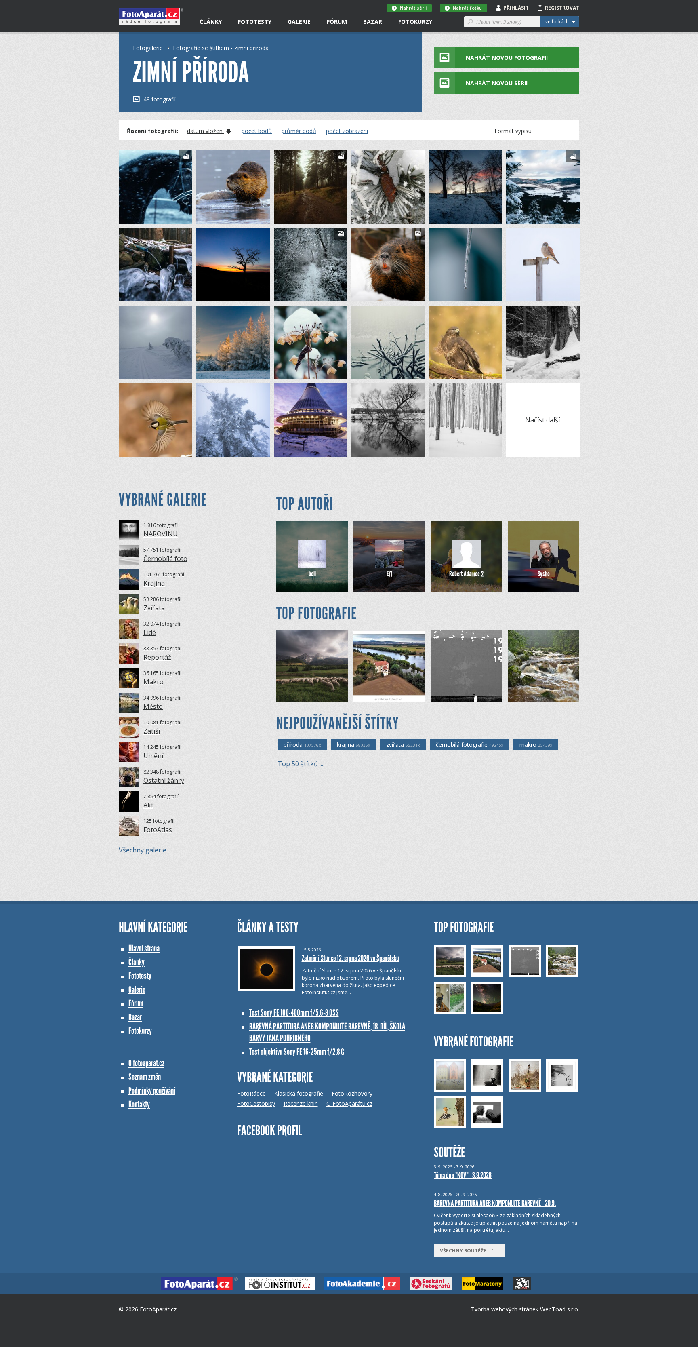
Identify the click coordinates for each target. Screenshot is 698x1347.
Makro (153, 681)
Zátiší (151, 731)
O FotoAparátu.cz (349, 1103)
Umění (153, 755)
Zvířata (154, 607)
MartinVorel (379, 450)
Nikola (296, 450)
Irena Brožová (384, 695)
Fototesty (254, 21)
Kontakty (139, 1104)
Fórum (337, 21)
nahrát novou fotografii (507, 57)
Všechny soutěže (465, 1250)
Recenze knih (301, 1103)
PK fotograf (378, 217)
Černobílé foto (165, 558)
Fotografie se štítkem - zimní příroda (221, 48)
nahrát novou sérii (497, 83)
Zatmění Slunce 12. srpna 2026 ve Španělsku (350, 958)
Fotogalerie (148, 48)
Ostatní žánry (163, 780)
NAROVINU (160, 533)
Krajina (154, 583)
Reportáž (157, 657)
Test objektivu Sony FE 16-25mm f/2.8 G (296, 1051)
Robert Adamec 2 (466, 573)
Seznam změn (144, 1076)
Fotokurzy (415, 21)
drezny (528, 372)
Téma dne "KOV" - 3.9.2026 (463, 1175)
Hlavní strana (144, 948)
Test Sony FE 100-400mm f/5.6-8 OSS (294, 1012)
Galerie (299, 21)
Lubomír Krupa (227, 372)
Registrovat (562, 7)
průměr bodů (299, 131)
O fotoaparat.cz (146, 1063)
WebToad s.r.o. (559, 1309)
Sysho (544, 573)
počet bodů (257, 131)
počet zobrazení (347, 131)
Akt (148, 805)
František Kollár (228, 217)
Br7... (139, 372)
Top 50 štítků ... (300, 763)
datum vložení (205, 131)
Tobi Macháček (150, 217)
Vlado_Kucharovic (463, 450)
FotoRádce (251, 1093)
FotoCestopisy (256, 1103)
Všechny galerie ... (145, 849)
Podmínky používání (151, 1090)
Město (153, 706)
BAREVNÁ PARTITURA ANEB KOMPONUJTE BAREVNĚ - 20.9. (495, 1203)
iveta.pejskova (305, 372)
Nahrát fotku (467, 8)
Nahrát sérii (413, 8)
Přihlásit (516, 7)
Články (211, 21)
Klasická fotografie (298, 1093)
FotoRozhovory (352, 1093)
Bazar (372, 21)
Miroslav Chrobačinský (316, 695)
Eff (389, 573)
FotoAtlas (157, 829)
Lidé (149, 632)
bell (312, 573)
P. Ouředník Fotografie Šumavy (550, 695)
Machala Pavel (460, 372)
